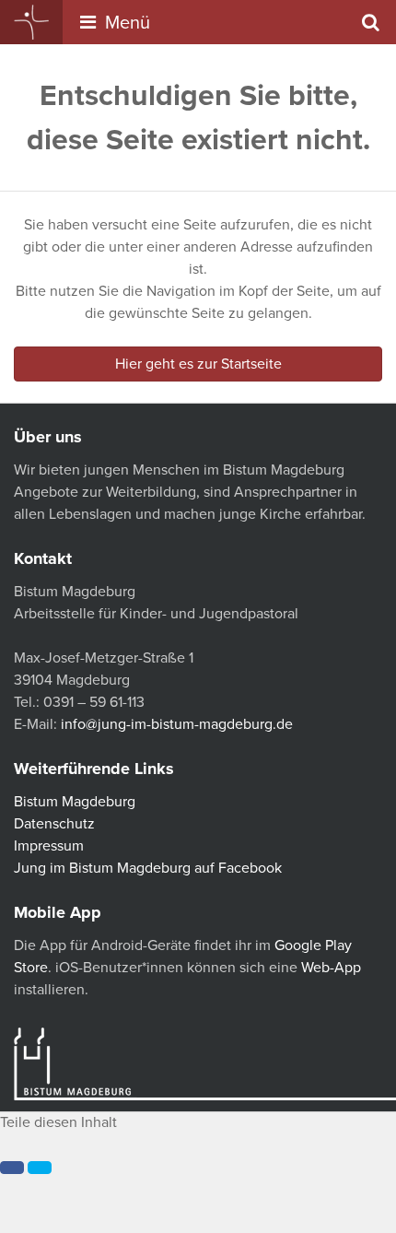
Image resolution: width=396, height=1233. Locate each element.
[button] (12, 1167)
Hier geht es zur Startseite (198, 364)
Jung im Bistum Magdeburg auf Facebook (148, 868)
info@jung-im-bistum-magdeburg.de (177, 724)
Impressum (49, 846)
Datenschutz (54, 824)
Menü (125, 23)
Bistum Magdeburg (74, 802)
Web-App (331, 967)
